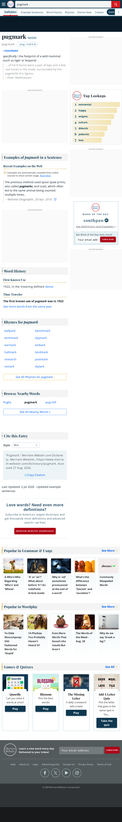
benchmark (42, 331)
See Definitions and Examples (95, 226)
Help (13, 764)
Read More (45, 175)
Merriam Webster (10, 750)
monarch (10, 359)
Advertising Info (51, 764)
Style (6, 445)
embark (40, 345)
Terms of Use (104, 764)
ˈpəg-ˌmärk (26, 44)
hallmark (10, 352)
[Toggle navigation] (3, 4)
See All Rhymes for (34, 377)
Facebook (44, 772)
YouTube (66, 772)
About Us (24, 764)
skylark (39, 366)
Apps (36, 764)
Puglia (7, 402)
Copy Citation (36, 475)
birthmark (11, 338)
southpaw (93, 220)
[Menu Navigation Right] (118, 12)
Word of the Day (96, 214)
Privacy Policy (86, 764)
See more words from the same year (27, 306)
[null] (106, 220)
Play (15, 709)
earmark (10, 345)
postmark (41, 359)
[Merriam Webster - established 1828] (10, 4)
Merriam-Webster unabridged (35, 531)
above (49, 287)
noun (32, 37)
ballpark (9, 331)
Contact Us (69, 764)
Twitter (55, 772)
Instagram (77, 772)
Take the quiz (107, 723)
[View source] (55, 199)
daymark (41, 338)
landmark (41, 352)
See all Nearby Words (34, 412)
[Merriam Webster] (96, 207)
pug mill (51, 402)
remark (9, 366)
